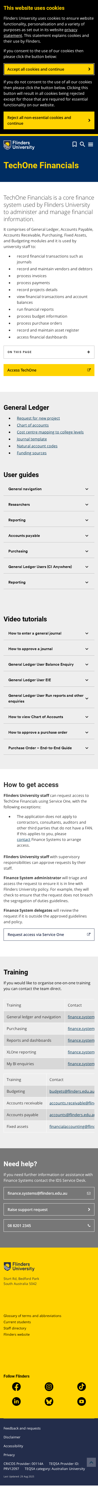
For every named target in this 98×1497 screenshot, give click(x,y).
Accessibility (13, 1446)
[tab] (49, 489)
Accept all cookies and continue (35, 69)
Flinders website (17, 1334)
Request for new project (38, 418)
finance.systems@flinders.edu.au (37, 1193)
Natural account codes (37, 446)
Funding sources (32, 453)
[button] (74, 144)
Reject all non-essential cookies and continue (39, 120)
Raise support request (28, 1209)
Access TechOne (21, 370)
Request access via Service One (36, 934)
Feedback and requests (22, 1428)
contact (23, 839)
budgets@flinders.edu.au (71, 1091)
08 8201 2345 (19, 1225)
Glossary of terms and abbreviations (32, 1315)
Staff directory (15, 1328)
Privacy (9, 1454)
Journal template (32, 439)
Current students (17, 1322)
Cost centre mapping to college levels (50, 432)
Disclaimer (12, 1437)
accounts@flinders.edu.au (72, 1114)
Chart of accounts (33, 425)
